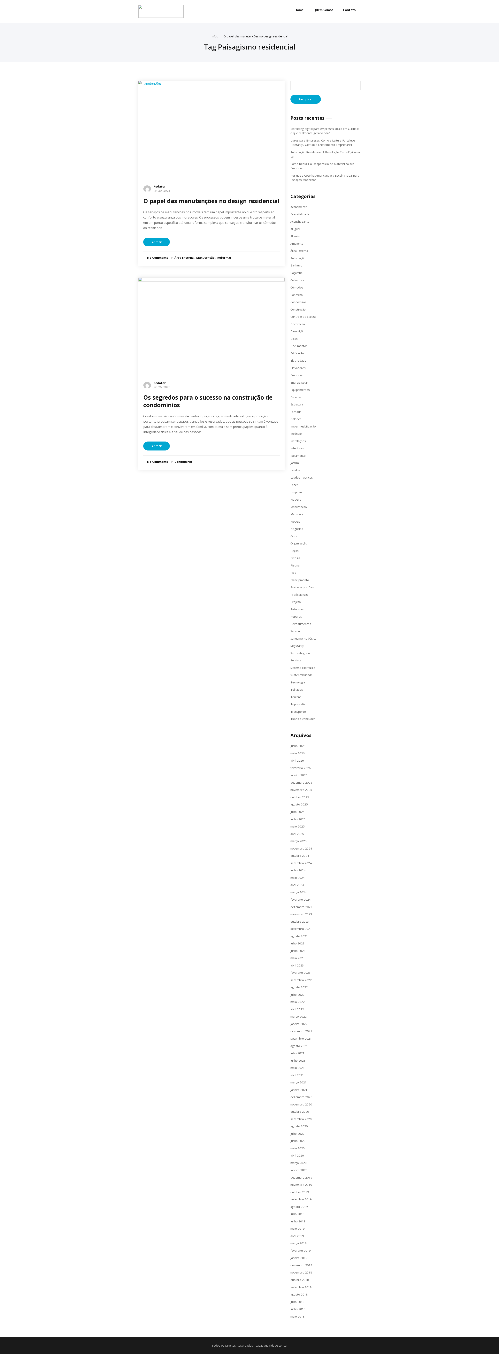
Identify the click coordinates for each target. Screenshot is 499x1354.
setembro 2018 (301, 1287)
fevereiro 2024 (300, 899)
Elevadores (298, 368)
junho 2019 (297, 1221)
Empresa (296, 375)
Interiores (297, 448)
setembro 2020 (301, 1119)
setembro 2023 (301, 929)
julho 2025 (297, 812)
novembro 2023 (301, 914)
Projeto (295, 602)
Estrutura (296, 404)
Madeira (295, 499)
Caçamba (296, 273)
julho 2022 (297, 994)
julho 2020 (297, 1133)
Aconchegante (299, 221)
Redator (160, 186)
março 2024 (298, 892)
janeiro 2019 (298, 1258)
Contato (349, 10)
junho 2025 (297, 819)
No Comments (157, 257)
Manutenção (205, 257)
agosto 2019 (299, 1207)
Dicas (294, 339)
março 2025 (298, 841)
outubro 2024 (299, 856)
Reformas (224, 257)
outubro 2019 (299, 1192)
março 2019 (298, 1243)
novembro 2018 (301, 1272)
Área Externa (184, 257)
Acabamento (298, 207)
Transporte (298, 711)
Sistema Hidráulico (302, 668)
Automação (297, 258)
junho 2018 (297, 1309)
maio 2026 (297, 753)
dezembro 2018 (301, 1265)
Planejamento (299, 580)
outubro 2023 (299, 921)
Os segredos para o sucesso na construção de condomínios (208, 401)
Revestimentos (300, 624)
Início (214, 36)
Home (299, 10)
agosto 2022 (299, 987)
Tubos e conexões (302, 719)
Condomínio (183, 462)
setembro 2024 (301, 863)
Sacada (295, 631)
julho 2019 (297, 1214)
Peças (294, 551)
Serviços (296, 660)
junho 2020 (297, 1141)
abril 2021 (297, 1075)
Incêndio (296, 433)
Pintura (295, 558)
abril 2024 (297, 885)
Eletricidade (298, 360)
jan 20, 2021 (162, 190)
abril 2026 (297, 760)
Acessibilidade (299, 214)
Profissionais (299, 594)
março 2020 (298, 1163)
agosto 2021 (299, 1046)
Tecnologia (297, 682)
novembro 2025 (301, 790)
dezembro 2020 (301, 1097)
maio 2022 (297, 1002)
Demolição (297, 331)
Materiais (296, 514)
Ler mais (156, 242)
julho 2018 (297, 1302)
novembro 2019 (301, 1185)
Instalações (298, 441)
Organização (298, 543)
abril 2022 (297, 1009)
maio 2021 (297, 1068)
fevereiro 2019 (300, 1250)
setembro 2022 (301, 980)
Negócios (296, 529)
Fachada (295, 412)
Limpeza (296, 492)
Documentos (299, 346)
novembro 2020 (301, 1104)
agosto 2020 (299, 1126)
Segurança (297, 646)
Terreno (296, 697)
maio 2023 (297, 958)
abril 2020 (297, 1155)
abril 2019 (297, 1236)
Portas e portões (302, 587)
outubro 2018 (299, 1280)
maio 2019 (297, 1228)
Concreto (296, 295)
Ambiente (296, 243)
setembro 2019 (301, 1199)
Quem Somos (323, 10)
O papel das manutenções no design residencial (256, 36)
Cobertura (297, 280)
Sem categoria (300, 653)
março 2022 (298, 1016)
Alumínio (295, 236)
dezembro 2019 (301, 1177)
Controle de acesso (303, 317)
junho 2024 (297, 870)
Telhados (296, 689)
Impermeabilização (303, 426)
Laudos (295, 470)
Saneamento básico (303, 638)
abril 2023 (297, 965)
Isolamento (298, 456)
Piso (293, 572)
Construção (298, 309)
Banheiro (296, 265)
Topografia (297, 704)
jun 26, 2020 (162, 387)
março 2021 (298, 1082)
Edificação (297, 353)
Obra (293, 536)
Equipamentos (300, 390)
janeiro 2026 (298, 775)
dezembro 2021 (301, 1031)
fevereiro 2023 (300, 972)
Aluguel (295, 229)
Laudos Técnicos (301, 477)
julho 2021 (297, 1053)
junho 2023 (297, 951)
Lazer (294, 485)
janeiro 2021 (298, 1090)
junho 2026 (297, 746)
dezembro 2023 (301, 907)
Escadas (296, 397)
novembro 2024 (301, 848)
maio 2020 (297, 1148)
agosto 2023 (299, 936)
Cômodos (296, 287)
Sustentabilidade (301, 675)
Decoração (297, 324)
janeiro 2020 (298, 1170)
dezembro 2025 (301, 782)
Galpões (296, 419)
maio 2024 (297, 878)
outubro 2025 (299, 797)
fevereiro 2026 (300, 768)
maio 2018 (297, 1316)
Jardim (294, 463)
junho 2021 (297, 1060)
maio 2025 (297, 826)
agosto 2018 (299, 1294)
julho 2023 (297, 943)
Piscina (295, 565)
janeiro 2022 (298, 1024)
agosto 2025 (299, 804)
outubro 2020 (299, 1111)
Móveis (295, 521)
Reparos (296, 616)
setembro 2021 (301, 1038)
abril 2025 (297, 834)
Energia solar (299, 382)
